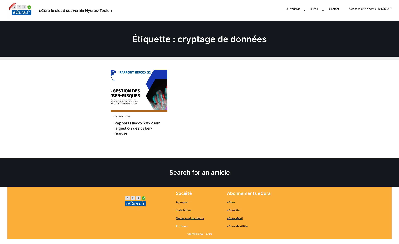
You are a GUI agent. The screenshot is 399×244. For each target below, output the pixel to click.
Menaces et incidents (362, 8)
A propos (182, 202)
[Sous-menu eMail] (323, 10)
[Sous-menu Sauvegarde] (305, 10)
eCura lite (233, 210)
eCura (231, 202)
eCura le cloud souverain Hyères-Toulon (75, 10)
